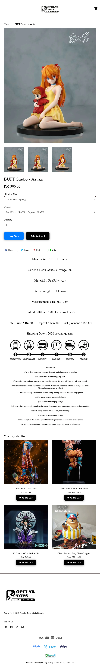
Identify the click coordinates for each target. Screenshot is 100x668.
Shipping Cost (10, 194)
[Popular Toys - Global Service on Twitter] (6, 628)
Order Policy (60, 662)
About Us (70, 662)
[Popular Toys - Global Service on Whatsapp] (22, 628)
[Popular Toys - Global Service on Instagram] (17, 628)
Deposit (7, 206)
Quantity (8, 219)
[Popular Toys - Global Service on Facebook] (11, 628)
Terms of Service (33, 662)
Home (7, 24)
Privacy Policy (47, 662)
